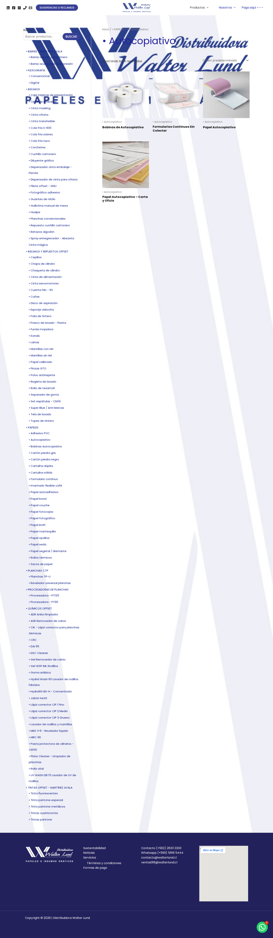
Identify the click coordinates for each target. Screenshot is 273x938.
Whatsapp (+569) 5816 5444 (162, 853)
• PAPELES (118, 29)
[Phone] (25, 7)
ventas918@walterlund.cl (159, 862)
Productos (197, 7)
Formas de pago (95, 868)
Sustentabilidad (94, 848)
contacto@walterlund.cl (159, 857)
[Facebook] (13, 7)
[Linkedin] (8, 7)
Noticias (89, 853)
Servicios (89, 857)
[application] (207, 7)
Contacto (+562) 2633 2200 (161, 848)
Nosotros (225, 7)
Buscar (28, 30)
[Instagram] (19, 7)
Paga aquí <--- (253, 7)
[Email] (30, 7)
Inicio (105, 29)
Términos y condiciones (104, 863)
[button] (262, 927)
